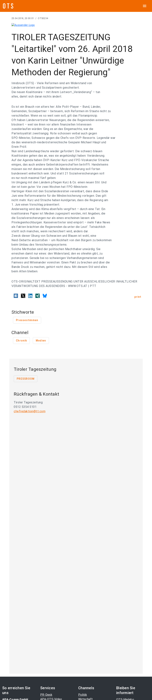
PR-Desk (46, 694)
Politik (82, 694)
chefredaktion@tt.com (29, 411)
